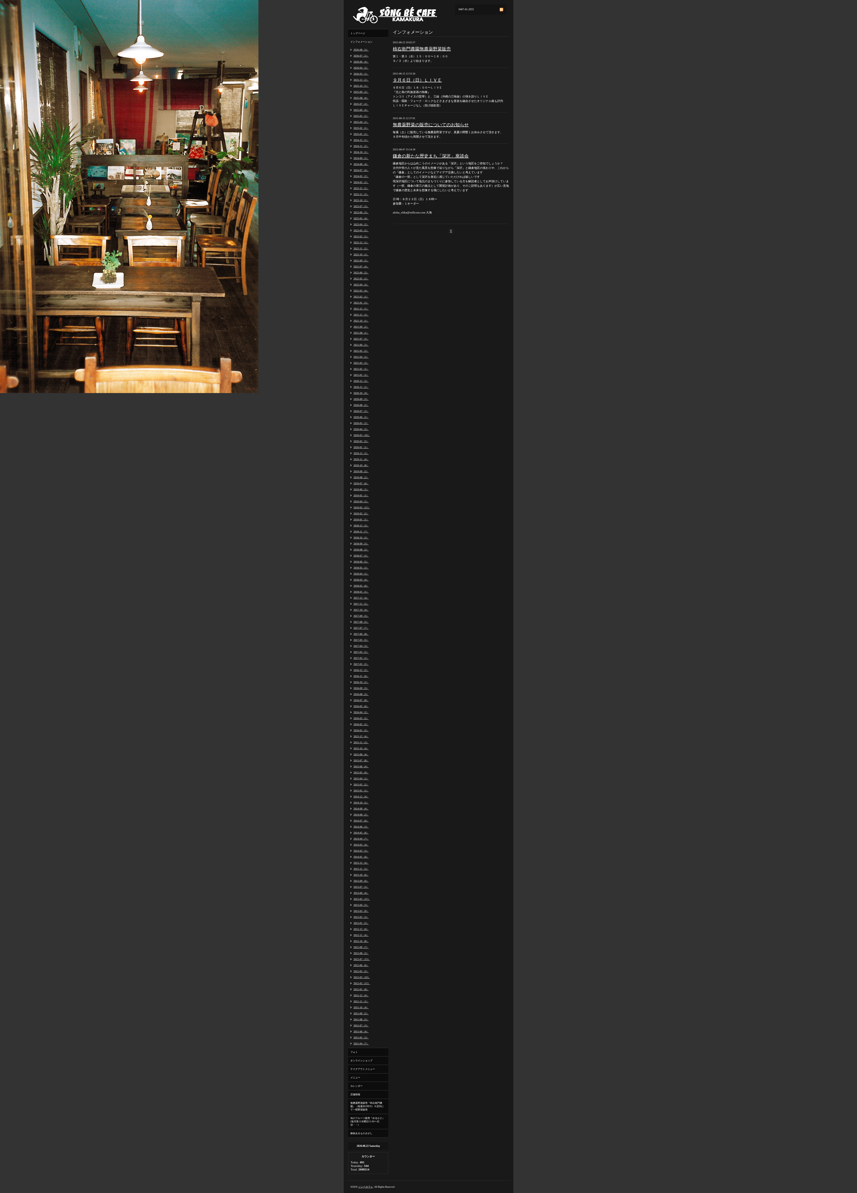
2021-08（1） (361, 332)
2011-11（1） (361, 1001)
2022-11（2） (361, 248)
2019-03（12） (362, 507)
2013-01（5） (361, 923)
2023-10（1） (361, 200)
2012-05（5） (361, 971)
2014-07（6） (361, 820)
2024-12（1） (361, 140)
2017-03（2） (361, 652)
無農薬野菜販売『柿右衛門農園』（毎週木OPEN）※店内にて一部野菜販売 (367, 1106)
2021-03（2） (361, 363)
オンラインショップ (361, 1060)
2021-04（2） (361, 357)
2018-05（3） (361, 567)
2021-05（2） (361, 351)
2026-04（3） (361, 67)
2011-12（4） (361, 995)
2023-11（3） (361, 194)
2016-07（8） (361, 700)
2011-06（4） (361, 1031)
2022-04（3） (361, 284)
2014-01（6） (361, 856)
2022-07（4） (361, 266)
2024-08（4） (361, 164)
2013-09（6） (361, 881)
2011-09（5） (361, 1013)
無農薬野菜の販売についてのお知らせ (431, 124)
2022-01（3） (361, 302)
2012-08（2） (361, 953)
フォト (354, 1052)
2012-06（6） (361, 965)
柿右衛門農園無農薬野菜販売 (422, 48)
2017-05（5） (361, 640)
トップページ (357, 33)
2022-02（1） (361, 296)
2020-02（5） (361, 441)
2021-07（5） (361, 339)
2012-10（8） (361, 941)
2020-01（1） (361, 447)
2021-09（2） (361, 326)
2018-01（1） (361, 591)
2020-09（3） (361, 399)
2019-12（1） (361, 453)
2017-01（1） (361, 664)
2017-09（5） (361, 616)
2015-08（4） (361, 754)
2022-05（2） (361, 278)
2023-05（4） (361, 218)
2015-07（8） (361, 760)
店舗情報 (355, 1094)
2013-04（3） (361, 905)
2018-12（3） (361, 525)
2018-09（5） (361, 543)
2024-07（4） (361, 170)
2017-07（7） (361, 628)
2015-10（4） (361, 748)
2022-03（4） (361, 290)
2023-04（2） (361, 224)
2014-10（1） (361, 802)
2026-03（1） (361, 73)
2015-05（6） (361, 772)
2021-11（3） (361, 314)
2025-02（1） (361, 128)
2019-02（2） (361, 513)
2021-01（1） (361, 375)
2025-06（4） (361, 110)
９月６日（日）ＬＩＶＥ (417, 80)
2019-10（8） (361, 465)
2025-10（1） (361, 86)
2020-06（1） (361, 417)
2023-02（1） (361, 236)
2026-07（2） (361, 55)
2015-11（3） (361, 742)
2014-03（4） (361, 844)
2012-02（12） (362, 983)
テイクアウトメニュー (362, 1069)
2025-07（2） (361, 104)
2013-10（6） (361, 875)
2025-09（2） (361, 92)
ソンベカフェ (365, 1186)
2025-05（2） (361, 116)
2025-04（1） (361, 122)
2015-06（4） (361, 766)
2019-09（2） (361, 471)
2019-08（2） (361, 477)
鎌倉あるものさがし (361, 1133)
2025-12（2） (361, 80)
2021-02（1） (361, 369)
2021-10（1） (361, 320)
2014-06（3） (361, 826)
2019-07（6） (361, 483)
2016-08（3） (361, 694)
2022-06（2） (361, 272)
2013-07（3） (361, 887)
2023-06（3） (361, 212)
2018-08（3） (361, 549)
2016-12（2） (361, 670)
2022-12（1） (361, 242)
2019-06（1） (361, 489)
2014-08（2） (361, 814)
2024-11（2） (361, 146)
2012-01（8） (361, 989)
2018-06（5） (361, 561)
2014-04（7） (361, 838)
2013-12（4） (361, 863)
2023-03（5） (361, 230)
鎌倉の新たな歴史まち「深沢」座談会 (431, 155)
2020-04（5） (361, 429)
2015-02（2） (361, 784)
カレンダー (356, 1086)
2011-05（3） (361, 1037)
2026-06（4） (361, 61)
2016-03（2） (361, 718)
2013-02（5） (361, 917)
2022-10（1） (361, 254)
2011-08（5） (361, 1019)
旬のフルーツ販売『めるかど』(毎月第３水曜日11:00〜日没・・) (367, 1121)
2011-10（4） (361, 1007)
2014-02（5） (361, 850)
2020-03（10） (362, 435)
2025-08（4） (361, 98)
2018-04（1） (361, 573)
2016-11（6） (361, 676)
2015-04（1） (361, 778)
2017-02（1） (361, 658)
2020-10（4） (361, 393)
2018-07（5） (361, 555)
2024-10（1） (361, 152)
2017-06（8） (361, 634)
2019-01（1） (361, 519)
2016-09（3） (361, 688)
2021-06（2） (361, 345)
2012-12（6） (361, 929)
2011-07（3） (361, 1025)
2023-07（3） (361, 206)
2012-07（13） (362, 959)
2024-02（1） (361, 182)
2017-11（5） (361, 604)
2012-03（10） (362, 977)
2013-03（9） (361, 911)
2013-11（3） (361, 869)
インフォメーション (361, 41)
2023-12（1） (361, 188)
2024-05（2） (361, 176)
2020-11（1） (361, 387)
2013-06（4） (361, 893)
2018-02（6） (361, 585)
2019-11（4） (361, 459)
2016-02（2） (361, 724)
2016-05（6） (361, 706)
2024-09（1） (361, 158)
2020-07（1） (361, 411)
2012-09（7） (361, 947)
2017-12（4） (361, 597)
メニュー (355, 1077)
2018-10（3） (361, 537)
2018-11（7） (361, 531)
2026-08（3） (361, 49)
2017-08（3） (361, 622)
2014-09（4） (361, 808)
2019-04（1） (361, 501)
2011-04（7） (361, 1043)
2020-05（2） (361, 423)
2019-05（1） (361, 495)
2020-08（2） (361, 405)
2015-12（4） (361, 736)
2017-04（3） (361, 646)
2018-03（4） (361, 579)
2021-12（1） (361, 308)
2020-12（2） (361, 381)
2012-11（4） (361, 935)
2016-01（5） (361, 730)
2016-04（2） (361, 712)
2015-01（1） (361, 790)
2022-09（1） (361, 260)
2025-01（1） (361, 134)
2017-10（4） (361, 610)
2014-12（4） (361, 796)
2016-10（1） (361, 682)
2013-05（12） (362, 899)
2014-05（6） (361, 832)
